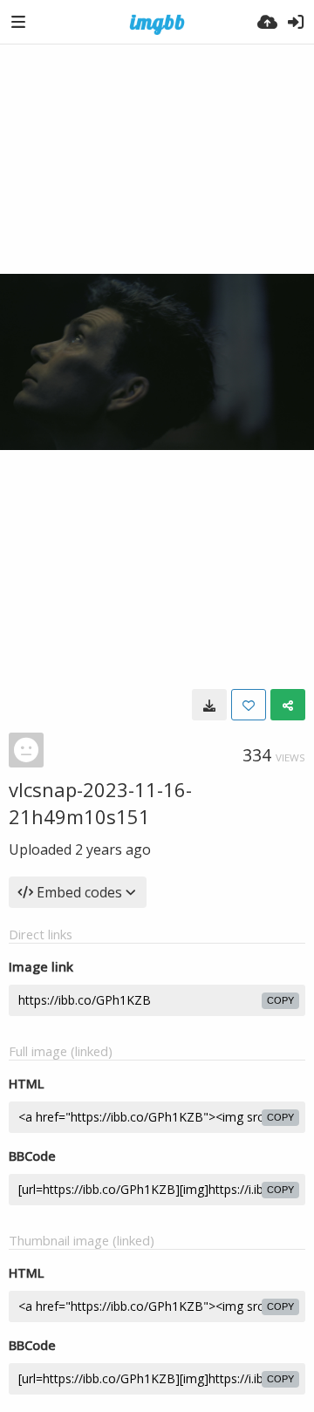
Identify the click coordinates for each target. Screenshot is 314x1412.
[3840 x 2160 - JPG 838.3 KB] (209, 704)
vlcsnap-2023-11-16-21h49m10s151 (100, 802)
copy (280, 1000)
